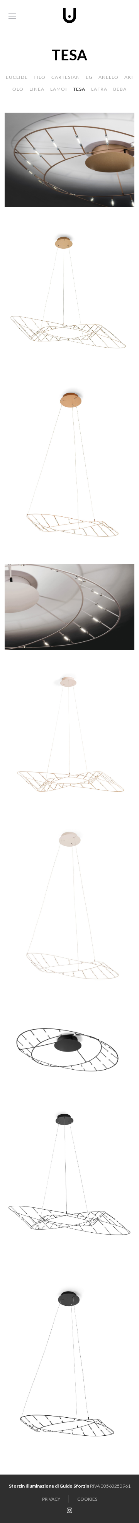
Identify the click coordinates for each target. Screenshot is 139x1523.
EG (89, 77)
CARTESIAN (65, 77)
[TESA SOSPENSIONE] (69, 293)
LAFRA (99, 89)
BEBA (120, 89)
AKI (128, 77)
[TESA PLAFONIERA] (69, 159)
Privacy (51, 1499)
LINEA (36, 89)
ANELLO (108, 77)
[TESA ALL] (69, 606)
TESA (79, 89)
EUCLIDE (17, 77)
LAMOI (58, 89)
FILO (40, 77)
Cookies (87, 1499)
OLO (18, 89)
